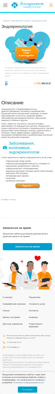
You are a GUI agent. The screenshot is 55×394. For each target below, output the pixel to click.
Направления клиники (14, 304)
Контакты (33, 310)
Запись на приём (11, 317)
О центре (7, 297)
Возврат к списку (8, 199)
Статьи (6, 310)
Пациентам (34, 297)
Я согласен (27, 389)
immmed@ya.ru (13, 347)
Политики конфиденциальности (28, 382)
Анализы (33, 317)
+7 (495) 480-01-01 (14, 342)
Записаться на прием (27, 246)
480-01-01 (42, 83)
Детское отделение (12, 324)
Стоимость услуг (37, 304)
